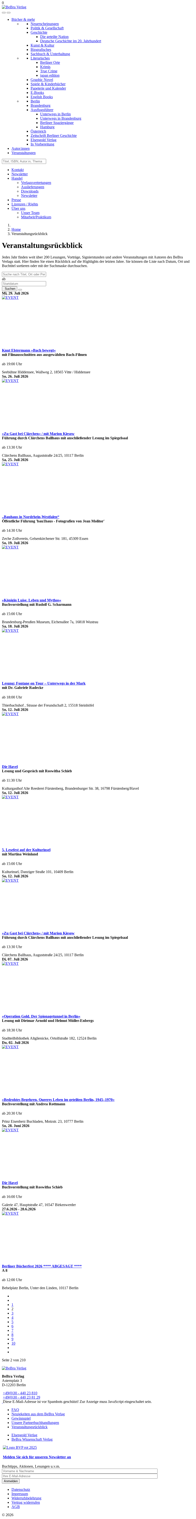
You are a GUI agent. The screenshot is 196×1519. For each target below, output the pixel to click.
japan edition (50, 75)
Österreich (38, 131)
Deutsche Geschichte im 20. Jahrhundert (70, 41)
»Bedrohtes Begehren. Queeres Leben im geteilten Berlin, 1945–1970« (58, 1100)
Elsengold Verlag (43, 140)
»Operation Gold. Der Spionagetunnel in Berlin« (41, 1016)
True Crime (48, 71)
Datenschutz (20, 1489)
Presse (16, 200)
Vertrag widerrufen (25, 1502)
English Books (42, 97)
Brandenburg (40, 105)
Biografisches (41, 50)
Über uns (18, 208)
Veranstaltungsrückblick (29, 1427)
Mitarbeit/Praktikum (36, 217)
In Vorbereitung (42, 144)
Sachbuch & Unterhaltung (50, 54)
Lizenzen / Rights (24, 204)
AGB (15, 1507)
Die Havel (10, 767)
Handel (16, 178)
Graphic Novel (42, 80)
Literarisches (40, 58)
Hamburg (47, 127)
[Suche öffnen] (4, 12)
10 (13, 1343)
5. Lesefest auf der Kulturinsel (26, 850)
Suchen (9, 288)
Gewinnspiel (21, 1418)
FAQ (15, 1410)
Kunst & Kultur (42, 45)
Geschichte (39, 32)
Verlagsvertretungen (36, 183)
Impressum (19, 1494)
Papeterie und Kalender (48, 88)
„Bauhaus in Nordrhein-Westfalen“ (30, 517)
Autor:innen (20, 148)
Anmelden (11, 1481)
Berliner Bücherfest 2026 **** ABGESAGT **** (42, 1266)
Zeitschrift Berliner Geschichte (54, 136)
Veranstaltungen (23, 153)
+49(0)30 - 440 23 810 (20, 1393)
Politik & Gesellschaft (47, 28)
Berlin (35, 101)
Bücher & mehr (23, 19)
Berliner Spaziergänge (57, 123)
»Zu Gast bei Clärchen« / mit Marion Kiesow (38, 434)
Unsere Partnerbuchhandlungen (35, 1423)
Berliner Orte (50, 62)
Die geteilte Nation (54, 37)
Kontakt (17, 170)
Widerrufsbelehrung (26, 1498)
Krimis (45, 67)
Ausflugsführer (42, 110)
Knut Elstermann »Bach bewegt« (29, 350)
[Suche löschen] (20, 289)
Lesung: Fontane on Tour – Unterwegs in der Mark (44, 683)
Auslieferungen (32, 187)
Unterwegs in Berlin (55, 114)
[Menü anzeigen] (9, 12)
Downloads (29, 191)
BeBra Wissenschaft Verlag (32, 1439)
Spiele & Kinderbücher (48, 84)
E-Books (37, 93)
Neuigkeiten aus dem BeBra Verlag (38, 1414)
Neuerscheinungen (45, 24)
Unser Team (30, 213)
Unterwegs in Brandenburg (60, 118)
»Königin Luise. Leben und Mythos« (31, 600)
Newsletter (19, 174)
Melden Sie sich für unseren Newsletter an (37, 1457)
